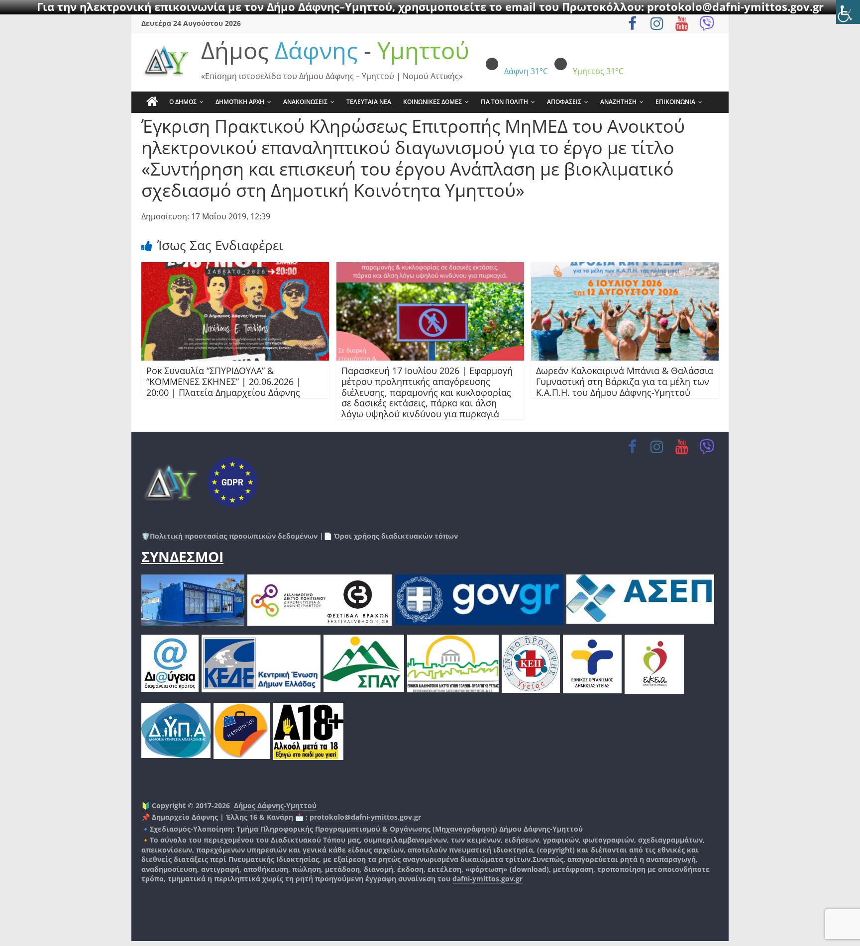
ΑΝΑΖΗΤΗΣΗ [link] (618, 101)
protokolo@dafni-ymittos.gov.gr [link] (365, 817)
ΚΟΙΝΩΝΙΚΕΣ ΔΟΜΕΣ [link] (432, 101)
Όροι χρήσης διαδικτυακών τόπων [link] (395, 536)
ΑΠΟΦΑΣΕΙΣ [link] (564, 101)
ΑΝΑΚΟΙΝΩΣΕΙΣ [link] (305, 101)
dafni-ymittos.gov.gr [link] (487, 878)
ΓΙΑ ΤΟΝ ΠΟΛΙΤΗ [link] (504, 101)
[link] (848, 12)
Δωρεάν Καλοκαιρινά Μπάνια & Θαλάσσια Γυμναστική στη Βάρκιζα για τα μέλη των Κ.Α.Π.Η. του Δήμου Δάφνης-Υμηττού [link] (624, 381)
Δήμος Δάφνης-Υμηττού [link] (275, 805)
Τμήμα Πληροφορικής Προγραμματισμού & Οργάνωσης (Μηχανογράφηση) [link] (366, 829)
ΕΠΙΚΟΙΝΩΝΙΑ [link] (675, 101)
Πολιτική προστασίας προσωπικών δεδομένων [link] (234, 536)
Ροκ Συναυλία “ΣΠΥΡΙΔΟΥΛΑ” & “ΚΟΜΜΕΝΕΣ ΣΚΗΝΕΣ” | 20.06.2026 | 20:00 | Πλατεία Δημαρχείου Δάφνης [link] (223, 381)
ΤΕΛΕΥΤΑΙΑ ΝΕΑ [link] (368, 101)
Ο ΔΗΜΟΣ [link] (183, 101)
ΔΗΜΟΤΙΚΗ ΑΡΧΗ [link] (239, 101)
